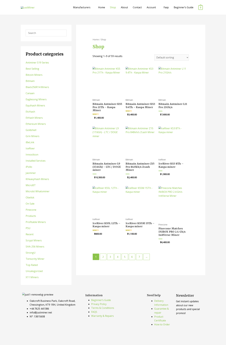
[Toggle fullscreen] (16, 337)
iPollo (29, 167)
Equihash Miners (35, 105)
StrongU (31, 252)
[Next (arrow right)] (16, 342)
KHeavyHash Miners (37, 179)
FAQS (94, 312)
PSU (28, 228)
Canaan (30, 93)
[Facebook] (26, 328)
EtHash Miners (34, 117)
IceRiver (30, 148)
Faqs (166, 7)
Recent (30, 234)
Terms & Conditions (102, 308)
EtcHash (30, 111)
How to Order (162, 324)
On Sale (30, 203)
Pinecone (31, 209)
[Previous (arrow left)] (5, 342)
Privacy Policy (99, 304)
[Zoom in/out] (5, 337)
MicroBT (31, 185)
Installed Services (36, 160)
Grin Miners (32, 136)
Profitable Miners (36, 222)
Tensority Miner (35, 259)
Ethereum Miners (36, 124)
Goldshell (31, 130)
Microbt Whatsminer (38, 191)
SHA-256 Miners (35, 246)
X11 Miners (32, 277)
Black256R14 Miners (37, 87)
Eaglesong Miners (36, 99)
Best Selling (32, 68)
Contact (137, 7)
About (124, 7)
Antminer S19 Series (37, 62)
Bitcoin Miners (34, 75)
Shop (113, 7)
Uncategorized (34, 271)
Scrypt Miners (34, 240)
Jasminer (31, 173)
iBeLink (30, 142)
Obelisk (30, 197)
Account (151, 7)
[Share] (28, 337)
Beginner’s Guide (183, 7)
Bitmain (30, 81)
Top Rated (32, 265)
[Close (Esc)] (39, 337)
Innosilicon (32, 154)
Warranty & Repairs (102, 316)
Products (31, 216)
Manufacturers (81, 7)
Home (101, 7)
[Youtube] (43, 328)
